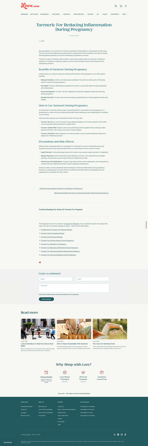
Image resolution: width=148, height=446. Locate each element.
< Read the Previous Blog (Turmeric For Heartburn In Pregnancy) (60, 188)
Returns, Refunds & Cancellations (67, 409)
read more (64, 381)
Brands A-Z (24, 409)
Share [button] (42, 41)
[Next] (125, 313)
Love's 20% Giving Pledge (45, 409)
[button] (45, 14)
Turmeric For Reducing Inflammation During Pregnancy (59, 248)
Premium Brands (46, 377)
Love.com (28, 434)
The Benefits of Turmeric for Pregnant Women (56, 230)
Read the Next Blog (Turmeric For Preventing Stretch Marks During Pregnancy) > (81, 193)
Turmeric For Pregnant (71, 224)
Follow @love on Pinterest (87, 409)
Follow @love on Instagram (87, 406)
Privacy (34, 434)
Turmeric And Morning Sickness (51, 237)
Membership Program (26, 406)
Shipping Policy (62, 412)
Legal (59, 424)
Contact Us (61, 406)
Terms (38, 434)
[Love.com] (30, 6)
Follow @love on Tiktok (86, 412)
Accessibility (61, 421)
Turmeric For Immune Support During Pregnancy (57, 240)
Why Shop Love (42, 406)
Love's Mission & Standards (45, 412)
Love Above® (41, 415)
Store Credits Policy (63, 415)
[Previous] (119, 313)
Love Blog (23, 412)
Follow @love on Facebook (87, 415)
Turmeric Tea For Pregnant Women (52, 233)
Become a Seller (25, 415)
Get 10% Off (8, 442)
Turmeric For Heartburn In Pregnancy (53, 244)
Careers (60, 418)
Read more (29, 312)
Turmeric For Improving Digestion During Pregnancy (58, 255)
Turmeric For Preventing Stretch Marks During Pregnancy (60, 251)
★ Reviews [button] (146, 224)
